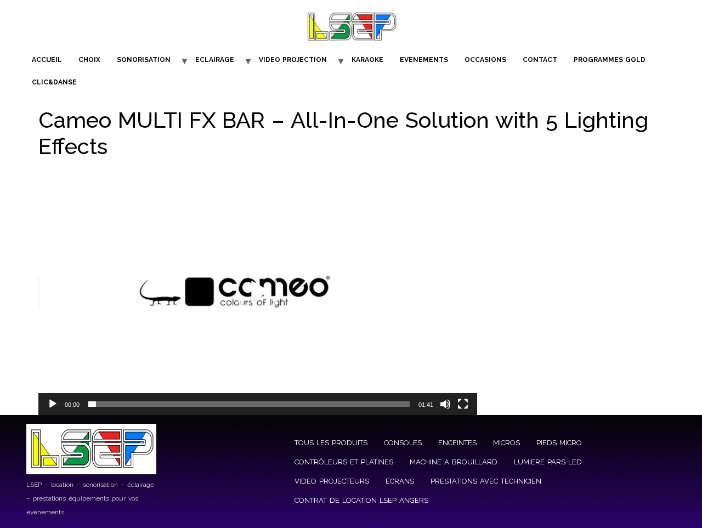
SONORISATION (144, 60)
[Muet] (445, 404)
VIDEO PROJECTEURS (332, 481)
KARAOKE (367, 60)
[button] (258, 292)
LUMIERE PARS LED (548, 462)
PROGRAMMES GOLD (610, 60)
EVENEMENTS (424, 60)
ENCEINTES (457, 443)
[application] (257, 291)
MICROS (506, 443)
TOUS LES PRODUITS (331, 443)
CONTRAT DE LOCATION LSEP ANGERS (361, 500)
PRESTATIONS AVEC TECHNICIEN (486, 481)
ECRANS (400, 481)
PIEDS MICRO (559, 443)
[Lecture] (52, 404)
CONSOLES (403, 443)
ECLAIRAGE (214, 60)
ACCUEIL (47, 60)
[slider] (249, 404)
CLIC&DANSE (54, 82)
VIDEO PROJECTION (293, 60)
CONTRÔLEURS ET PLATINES (344, 462)
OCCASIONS (485, 60)
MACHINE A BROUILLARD (453, 462)
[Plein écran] (462, 404)
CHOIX (89, 60)
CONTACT (540, 60)
